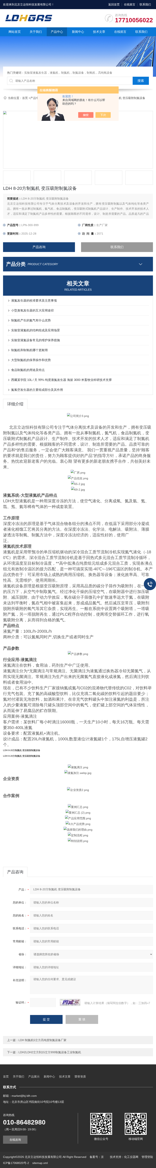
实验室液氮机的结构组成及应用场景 (35, 330)
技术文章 (99, 31)
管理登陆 (147, 1156)
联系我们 (145, 4)
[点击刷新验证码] (70, 1002)
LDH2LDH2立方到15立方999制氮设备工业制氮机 (49, 1052)
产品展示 (34, 1076)
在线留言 (129, 4)
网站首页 (15, 31)
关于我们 (36, 31)
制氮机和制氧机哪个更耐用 (29, 350)
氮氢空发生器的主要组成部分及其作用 (37, 389)
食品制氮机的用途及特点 (28, 370)
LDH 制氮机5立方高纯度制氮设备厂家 (42, 1040)
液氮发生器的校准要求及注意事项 (34, 300)
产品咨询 (39, 247)
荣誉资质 (80, 1076)
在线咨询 (15, 1139)
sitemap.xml (40, 1163)
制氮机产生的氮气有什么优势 (31, 320)
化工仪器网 (131, 1156)
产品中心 (57, 31)
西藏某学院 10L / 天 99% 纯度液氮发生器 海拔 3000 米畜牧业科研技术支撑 (61, 380)
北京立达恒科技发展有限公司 (32, 4)
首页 (25, 98)
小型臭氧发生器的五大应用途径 (32, 310)
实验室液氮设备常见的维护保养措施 (35, 340)
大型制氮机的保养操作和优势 (31, 360)
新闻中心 (78, 31)
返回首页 (114, 4)
